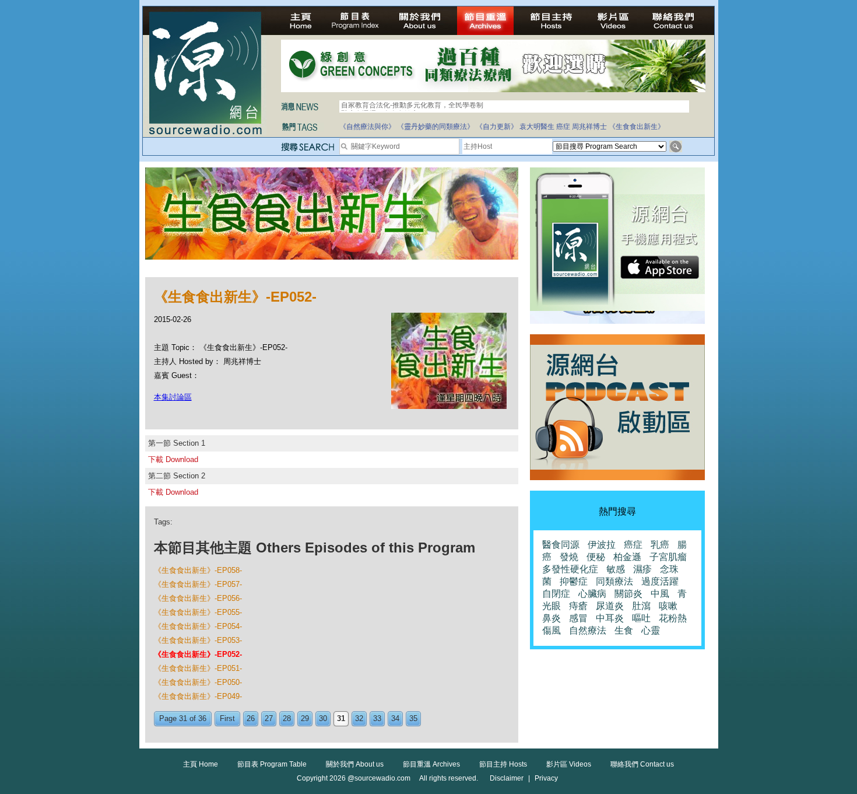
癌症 (563, 127)
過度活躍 (660, 581)
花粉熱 (673, 618)
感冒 (578, 618)
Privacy (546, 778)
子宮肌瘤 (668, 557)
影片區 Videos (568, 764)
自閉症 (556, 594)
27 (269, 718)
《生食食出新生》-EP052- (198, 654)
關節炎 (628, 594)
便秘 (595, 557)
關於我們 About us (355, 764)
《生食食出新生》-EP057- (198, 584)
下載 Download (173, 459)
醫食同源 (560, 545)
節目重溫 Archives (431, 764)
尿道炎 (610, 606)
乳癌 (660, 545)
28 (287, 718)
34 (395, 718)
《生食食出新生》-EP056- (198, 598)
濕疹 (642, 569)
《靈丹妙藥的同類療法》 (435, 127)
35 (413, 718)
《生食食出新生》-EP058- (198, 570)
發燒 (569, 557)
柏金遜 (627, 557)
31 (341, 718)
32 (359, 718)
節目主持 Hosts (503, 764)
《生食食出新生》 (637, 127)
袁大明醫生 (536, 127)
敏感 (615, 569)
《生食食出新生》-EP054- (198, 626)
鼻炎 (551, 618)
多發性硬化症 (570, 569)
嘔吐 (641, 618)
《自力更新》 (497, 127)
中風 (660, 594)
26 (251, 718)
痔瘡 (578, 606)
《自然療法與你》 (367, 127)
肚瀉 (641, 606)
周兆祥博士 (589, 127)
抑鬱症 (574, 581)
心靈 (650, 630)
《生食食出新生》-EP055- (198, 612)
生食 (623, 630)
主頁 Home (200, 764)
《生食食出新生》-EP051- (198, 668)
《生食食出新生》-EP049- (198, 696)
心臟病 (592, 594)
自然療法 (587, 630)
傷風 (551, 630)
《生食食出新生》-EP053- (198, 640)
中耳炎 (610, 618)
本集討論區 (173, 397)
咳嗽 (668, 606)
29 (305, 718)
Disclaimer (507, 778)
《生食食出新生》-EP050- (198, 682)
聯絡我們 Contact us (642, 764)
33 (377, 718)
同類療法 (614, 581)
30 (323, 718)
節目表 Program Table (272, 764)
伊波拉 (602, 545)
